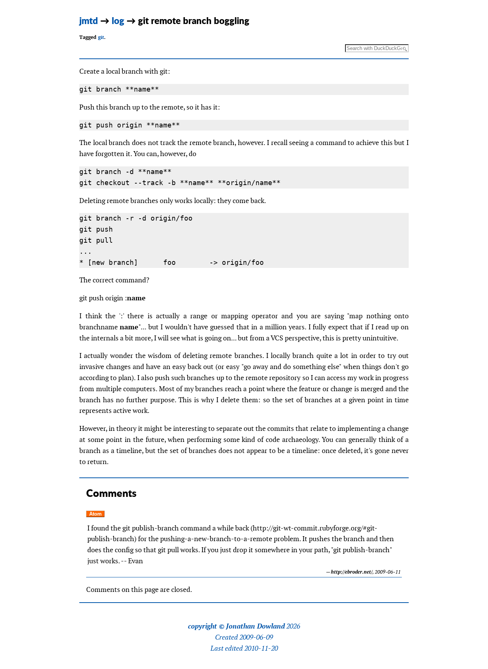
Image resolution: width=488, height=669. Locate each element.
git (101, 37)
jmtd (88, 20)
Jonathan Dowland (255, 626)
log (118, 20)
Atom (95, 514)
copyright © (206, 626)
